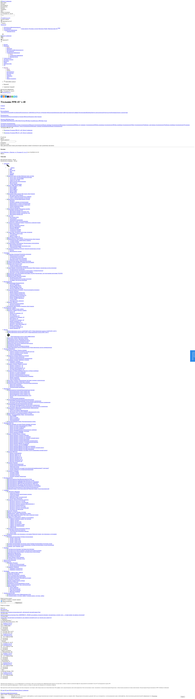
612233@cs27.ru (6, 92)
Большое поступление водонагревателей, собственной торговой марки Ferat (20, 612)
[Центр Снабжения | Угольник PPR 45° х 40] (18, 130)
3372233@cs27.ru (7, 674)
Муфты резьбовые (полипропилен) (122, 125)
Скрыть (182, 696)
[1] (1, 135)
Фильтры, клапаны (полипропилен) (41, 126)
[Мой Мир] (6, 97)
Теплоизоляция (82, 112)
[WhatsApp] (12, 97)
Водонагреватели (68, 112)
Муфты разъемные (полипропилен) (104, 125)
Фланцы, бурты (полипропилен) (23, 126)
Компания (9, 48)
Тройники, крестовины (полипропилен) (153, 125)
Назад (8, 47)
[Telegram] (16, 97)
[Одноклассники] (4, 97)
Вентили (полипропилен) (36, 125)
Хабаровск (9, 76)
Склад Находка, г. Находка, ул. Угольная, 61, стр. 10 (14, 152)
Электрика (3, 112)
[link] (6, 21)
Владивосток (10, 73)
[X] (8, 97)
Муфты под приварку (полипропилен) (85, 125)
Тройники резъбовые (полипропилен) (174, 125)
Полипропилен (5, 116)
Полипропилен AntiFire (26, 112)
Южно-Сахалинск (11, 78)
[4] (7, 135)
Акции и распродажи (122, 112)
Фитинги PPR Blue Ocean (40, 120)
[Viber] (10, 97)
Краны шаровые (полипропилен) (51, 125)
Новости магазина (7, 601)
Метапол (26, 116)
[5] (8, 135)
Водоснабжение (16, 112)
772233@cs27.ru (7, 654)
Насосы (34, 112)
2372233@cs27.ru (7, 635)
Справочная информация (16, 55)
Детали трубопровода (42, 112)
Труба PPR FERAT (5, 120)
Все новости (4, 609)
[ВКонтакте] (1, 97)
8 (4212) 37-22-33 (7, 623)
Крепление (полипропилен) (67, 125)
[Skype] (14, 97)
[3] (5, 135)
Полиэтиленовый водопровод (16, 116)
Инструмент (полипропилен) (22, 125)
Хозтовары (114, 112)
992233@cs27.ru (7, 664)
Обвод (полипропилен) (137, 125)
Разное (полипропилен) (56, 126)
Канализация (51, 112)
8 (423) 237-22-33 (7, 634)
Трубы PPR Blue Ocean (28, 120)
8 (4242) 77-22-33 (7, 653)
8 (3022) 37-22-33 (7, 672)
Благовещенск (10, 71)
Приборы (88, 112)
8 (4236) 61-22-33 (7, 643)
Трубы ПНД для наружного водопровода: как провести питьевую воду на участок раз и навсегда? (26, 617)
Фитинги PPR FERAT (16, 120)
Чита (8, 77)
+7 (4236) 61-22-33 (5, 18)
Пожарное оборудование (35, 116)
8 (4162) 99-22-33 (7, 663)
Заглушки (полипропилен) (7, 125)
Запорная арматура (59, 112)
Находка (9, 74)
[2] (3, 135)
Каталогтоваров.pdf (193, 356)
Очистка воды (107, 112)
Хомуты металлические (97, 112)
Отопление (9, 112)
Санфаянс (76, 112)
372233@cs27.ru (7, 624)
